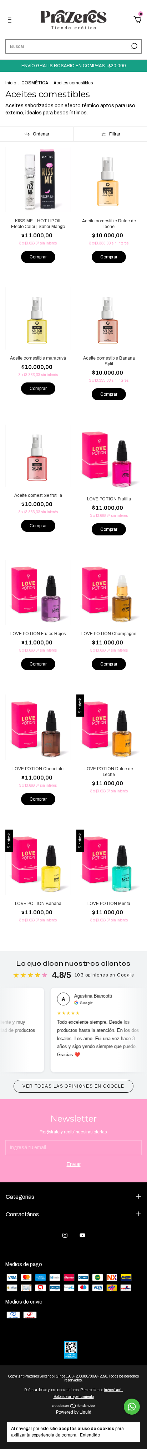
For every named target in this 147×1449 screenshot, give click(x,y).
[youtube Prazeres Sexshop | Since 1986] (82, 1235)
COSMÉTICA (34, 82)
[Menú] (10, 20)
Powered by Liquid (73, 1412)
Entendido (90, 1435)
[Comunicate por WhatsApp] (132, 1407)
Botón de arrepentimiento (74, 1397)
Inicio (10, 82)
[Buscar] (133, 46)
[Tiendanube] (73, 1406)
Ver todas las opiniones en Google (73, 1086)
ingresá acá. (113, 1390)
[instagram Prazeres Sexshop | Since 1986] (65, 1235)
